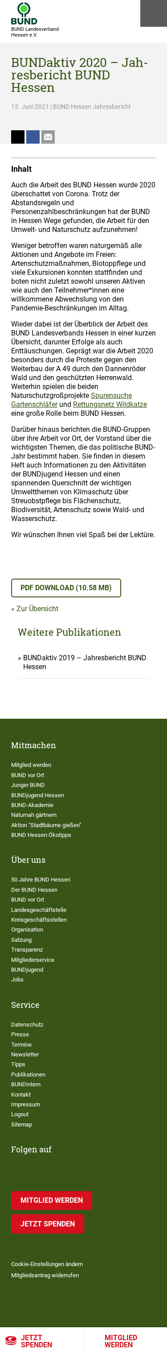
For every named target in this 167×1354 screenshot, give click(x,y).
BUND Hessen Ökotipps (41, 835)
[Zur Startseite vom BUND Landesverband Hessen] (24, 13)
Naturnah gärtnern (34, 815)
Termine (21, 1044)
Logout (20, 1114)
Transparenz (27, 949)
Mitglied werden (31, 765)
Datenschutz (27, 1024)
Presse (20, 1034)
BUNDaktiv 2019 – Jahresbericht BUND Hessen (85, 662)
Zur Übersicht (37, 609)
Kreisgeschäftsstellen (39, 919)
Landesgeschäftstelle (38, 910)
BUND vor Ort (27, 775)
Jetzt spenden (36, 1341)
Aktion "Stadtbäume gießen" (46, 825)
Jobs (17, 979)
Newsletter (25, 1054)
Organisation (27, 929)
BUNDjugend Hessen (37, 795)
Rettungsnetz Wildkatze (110, 404)
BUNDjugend (27, 969)
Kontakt (21, 1094)
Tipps (18, 1064)
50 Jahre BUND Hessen (40, 879)
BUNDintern (26, 1084)
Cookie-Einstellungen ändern (47, 1264)
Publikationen (28, 1074)
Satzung (21, 939)
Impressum (25, 1104)
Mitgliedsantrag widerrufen (45, 1275)
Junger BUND (28, 785)
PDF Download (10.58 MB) (66, 588)
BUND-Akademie (32, 805)
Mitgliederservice (32, 959)
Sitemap (21, 1124)
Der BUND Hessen (34, 889)
